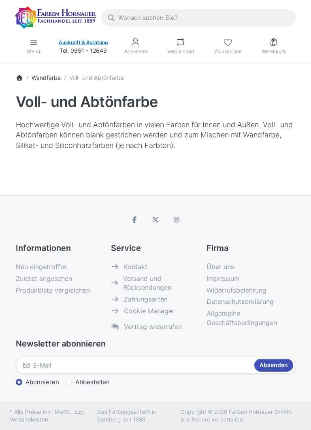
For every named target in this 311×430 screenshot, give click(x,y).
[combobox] (198, 17)
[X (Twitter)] (155, 220)
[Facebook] (135, 220)
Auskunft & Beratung (83, 42)
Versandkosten (29, 419)
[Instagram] (176, 220)
